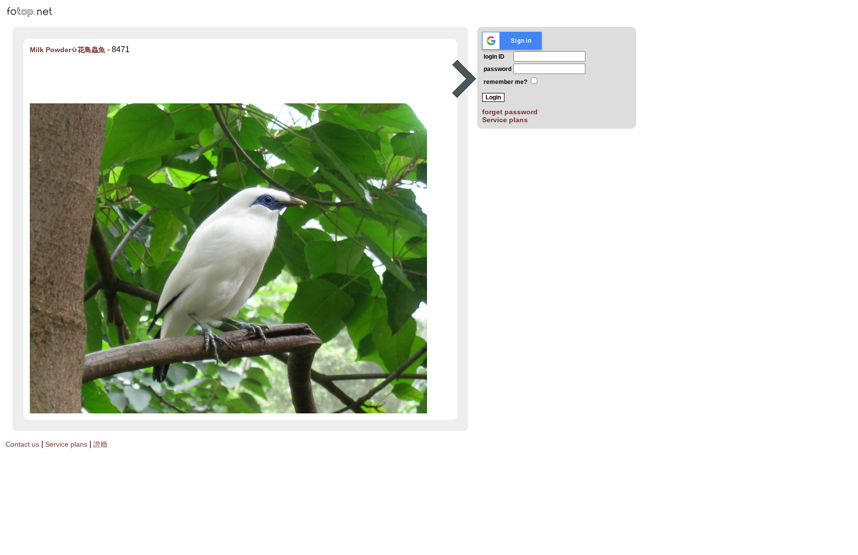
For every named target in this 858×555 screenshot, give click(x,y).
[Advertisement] (239, 79)
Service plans (505, 120)
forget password (510, 112)
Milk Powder (50, 50)
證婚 (100, 444)
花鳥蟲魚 (91, 50)
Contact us (22, 444)
